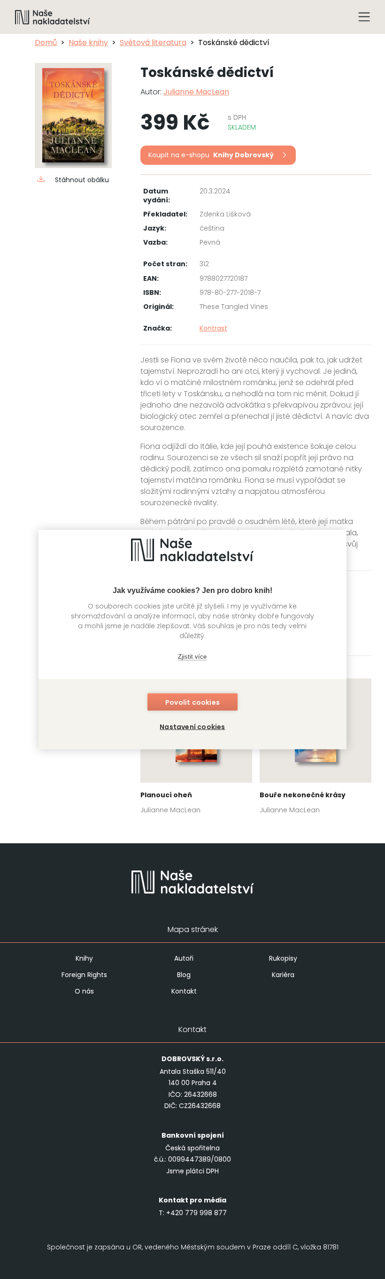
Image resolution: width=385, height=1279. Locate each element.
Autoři (183, 958)
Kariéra (283, 974)
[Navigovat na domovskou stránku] (52, 17)
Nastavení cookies (192, 727)
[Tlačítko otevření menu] (364, 17)
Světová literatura (153, 42)
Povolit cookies (192, 702)
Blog (184, 974)
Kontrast (213, 328)
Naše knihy (88, 42)
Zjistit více (192, 656)
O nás (84, 991)
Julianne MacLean (196, 91)
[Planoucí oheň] (196, 749)
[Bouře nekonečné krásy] (315, 749)
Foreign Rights (84, 974)
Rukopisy (283, 958)
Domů (46, 42)
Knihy (84, 958)
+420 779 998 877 (196, 1212)
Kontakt (184, 991)
